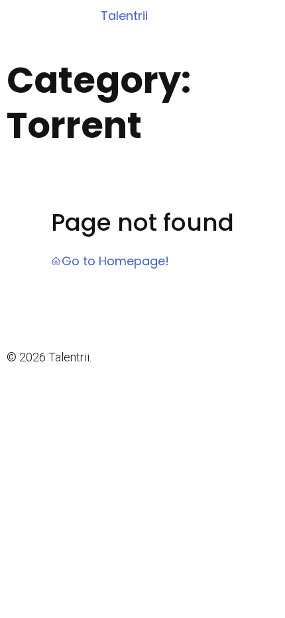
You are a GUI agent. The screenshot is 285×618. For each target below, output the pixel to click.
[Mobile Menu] (266, 16)
